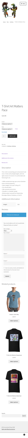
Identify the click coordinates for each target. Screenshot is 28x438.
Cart (21, 434)
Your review (7, 232)
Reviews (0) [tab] (4, 162)
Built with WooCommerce (8, 429)
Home (4, 22)
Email (5, 260)
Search (3, 413)
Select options (14, 320)
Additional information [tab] (8, 158)
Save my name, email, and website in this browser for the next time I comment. (14, 270)
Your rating (7, 229)
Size (3, 127)
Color (3, 121)
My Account (4, 435)
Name (5, 253)
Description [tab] (5, 153)
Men (8, 22)
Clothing (11, 22)
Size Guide (4, 132)
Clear (16, 129)
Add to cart (12, 136)
